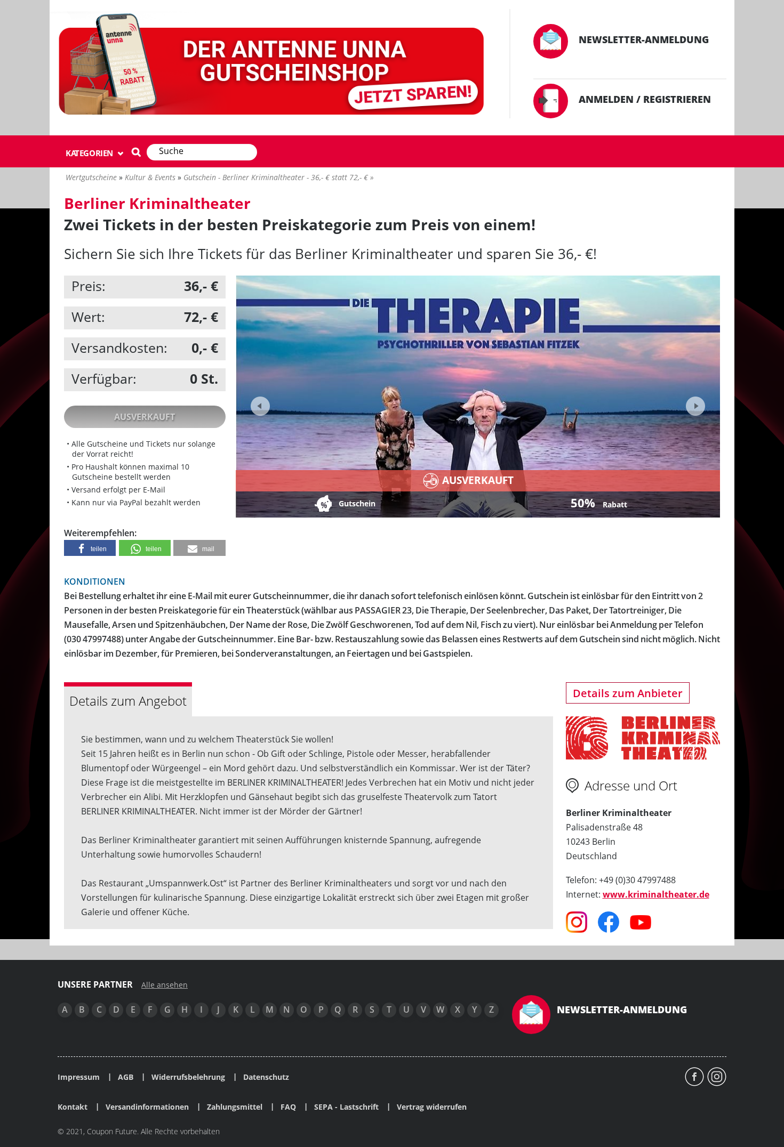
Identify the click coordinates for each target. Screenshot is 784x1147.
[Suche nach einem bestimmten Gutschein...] (136, 152)
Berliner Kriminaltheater (157, 203)
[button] (90, 548)
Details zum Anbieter (628, 693)
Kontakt (72, 1107)
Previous (260, 406)
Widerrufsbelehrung (188, 1077)
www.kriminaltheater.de (656, 894)
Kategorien (90, 153)
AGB (125, 1077)
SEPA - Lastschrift (346, 1107)
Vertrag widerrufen (432, 1107)
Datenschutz (266, 1077)
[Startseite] (273, 66)
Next (694, 403)
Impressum (79, 1077)
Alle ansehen (164, 985)
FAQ (288, 1107)
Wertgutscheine (91, 177)
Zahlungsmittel (234, 1107)
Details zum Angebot (128, 700)
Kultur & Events (150, 177)
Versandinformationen (147, 1107)
